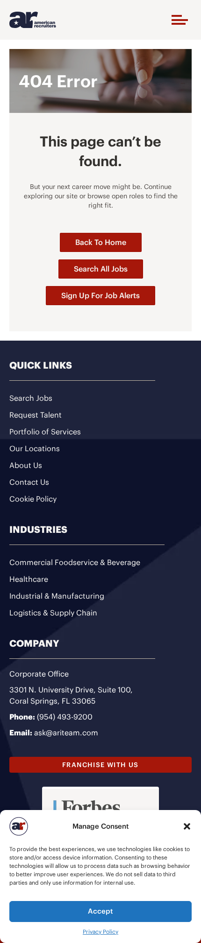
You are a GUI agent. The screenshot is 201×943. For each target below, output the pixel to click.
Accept (100, 911)
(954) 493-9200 (65, 716)
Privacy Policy (100, 931)
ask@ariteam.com (66, 732)
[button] (187, 826)
